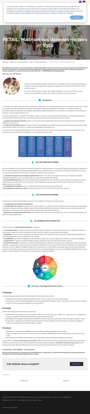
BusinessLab (84, 2)
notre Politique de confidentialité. (65, 13)
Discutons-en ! (76, 364)
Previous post (24, 380)
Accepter (76, 17)
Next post (65, 380)
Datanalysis (80, 2)
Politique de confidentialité (9, 407)
